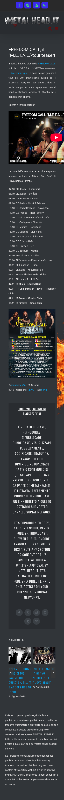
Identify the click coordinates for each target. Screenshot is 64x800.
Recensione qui (18, 73)
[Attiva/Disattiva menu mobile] (57, 29)
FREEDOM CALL (46, 63)
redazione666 (18, 385)
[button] (11, 672)
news (44, 389)
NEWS (30, 389)
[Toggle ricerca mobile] (50, 29)
